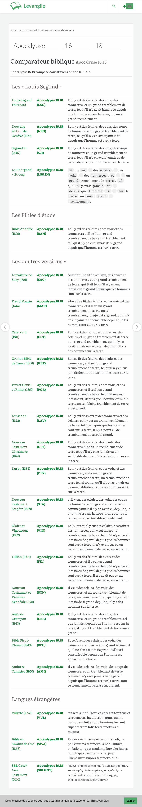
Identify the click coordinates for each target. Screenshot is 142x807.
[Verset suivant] (136, 327)
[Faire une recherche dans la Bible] (113, 6)
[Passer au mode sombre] (124, 6)
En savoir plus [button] (100, 800)
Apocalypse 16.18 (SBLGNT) (50, 767)
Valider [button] (131, 800)
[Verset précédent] (5, 327)
